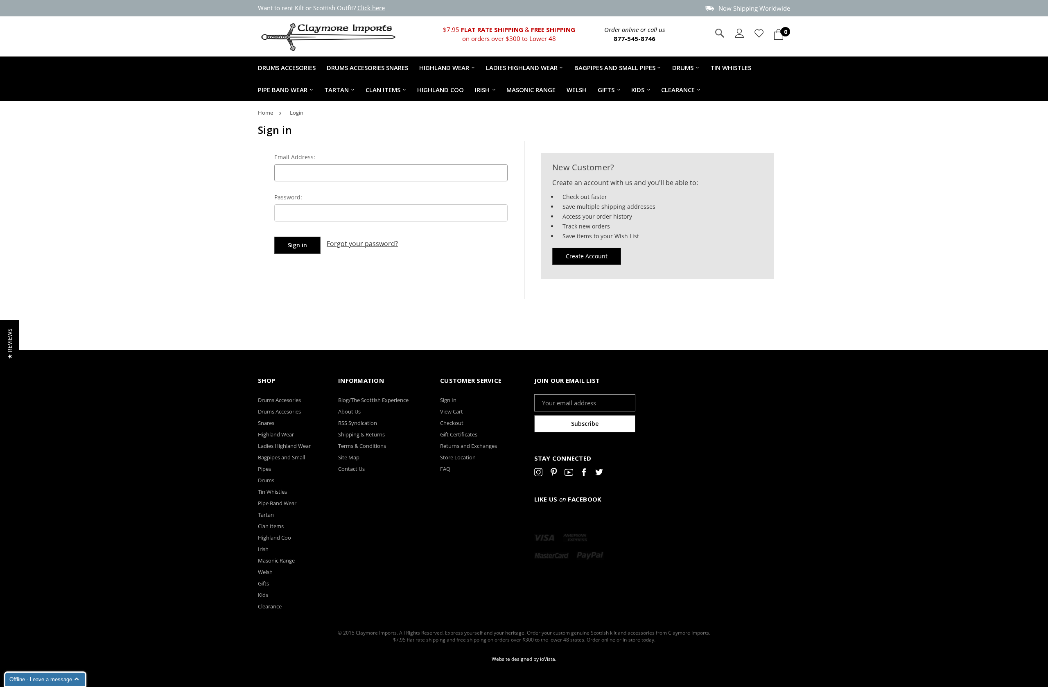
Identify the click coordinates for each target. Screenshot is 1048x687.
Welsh (577, 90)
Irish (482, 90)
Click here (371, 8)
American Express (575, 537)
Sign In (448, 400)
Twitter (599, 473)
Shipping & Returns (361, 434)
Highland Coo (440, 90)
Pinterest (553, 473)
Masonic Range (531, 90)
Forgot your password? (362, 243)
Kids (637, 90)
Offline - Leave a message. (41, 679)
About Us (349, 411)
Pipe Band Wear (282, 90)
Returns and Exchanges (468, 446)
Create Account (587, 256)
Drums (682, 67)
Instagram (538, 473)
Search (719, 33)
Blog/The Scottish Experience (373, 400)
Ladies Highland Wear (522, 67)
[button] (9, 343)
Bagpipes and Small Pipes (614, 67)
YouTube (569, 473)
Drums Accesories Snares (367, 67)
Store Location (458, 457)
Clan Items (383, 90)
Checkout (451, 423)
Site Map (348, 457)
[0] (778, 34)
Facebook (584, 473)
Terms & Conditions (362, 446)
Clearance (678, 90)
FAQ (445, 468)
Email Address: (294, 157)
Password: (288, 197)
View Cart (451, 411)
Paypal (590, 555)
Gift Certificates (458, 434)
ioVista (547, 658)
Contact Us (351, 468)
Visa (544, 537)
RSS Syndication (357, 423)
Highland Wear (444, 67)
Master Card (551, 555)
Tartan (336, 90)
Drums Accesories (287, 67)
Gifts (606, 90)
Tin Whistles (730, 67)
